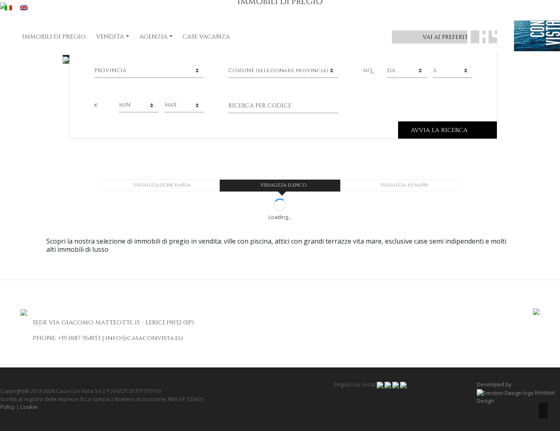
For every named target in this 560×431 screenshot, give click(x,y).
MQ (367, 70)
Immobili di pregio (54, 36)
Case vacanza (206, 36)
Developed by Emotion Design (516, 392)
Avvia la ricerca (439, 130)
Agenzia (153, 36)
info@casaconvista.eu (144, 338)
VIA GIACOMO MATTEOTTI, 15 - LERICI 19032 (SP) (121, 322)
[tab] (158, 186)
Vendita (110, 36)
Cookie (28, 406)
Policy (7, 406)
